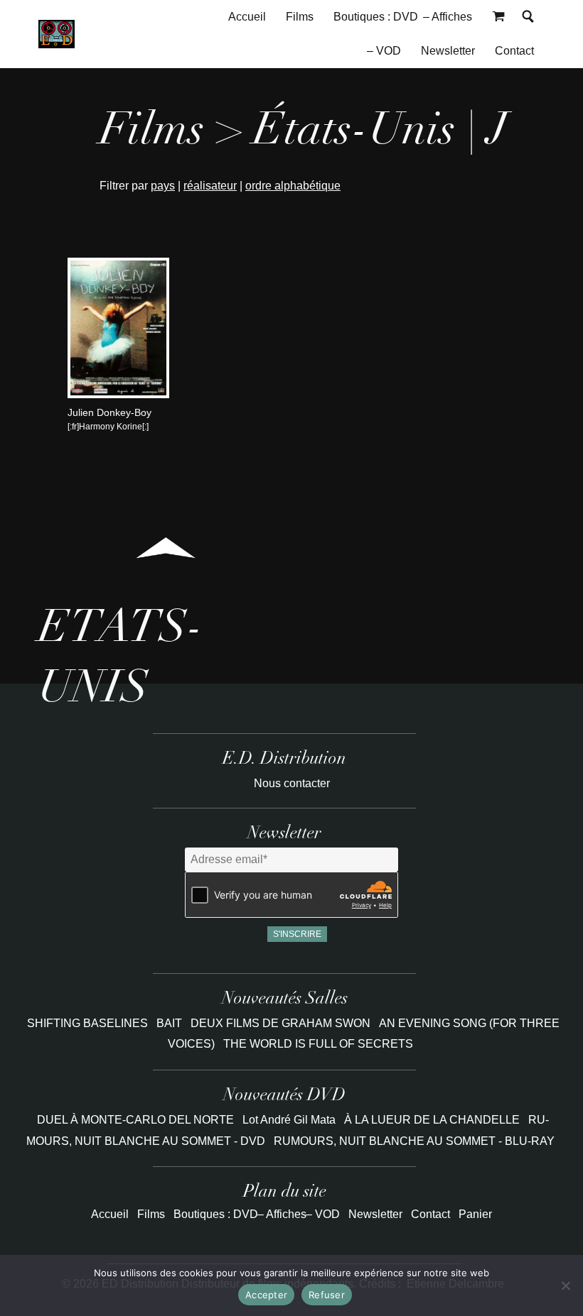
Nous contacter (292, 783)
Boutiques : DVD (375, 17)
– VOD (384, 51)
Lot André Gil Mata (289, 1120)
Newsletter (448, 51)
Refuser (327, 1294)
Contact (514, 51)
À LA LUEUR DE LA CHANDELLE (432, 1120)
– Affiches (447, 17)
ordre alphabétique (293, 186)
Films (300, 17)
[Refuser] (565, 1285)
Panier (475, 1214)
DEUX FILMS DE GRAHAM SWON (282, 1023)
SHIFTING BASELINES (89, 1023)
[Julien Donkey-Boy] (118, 394)
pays (163, 186)
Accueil (247, 17)
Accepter (266, 1294)
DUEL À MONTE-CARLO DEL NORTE (135, 1120)
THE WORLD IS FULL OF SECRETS (318, 1044)
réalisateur (210, 186)
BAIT (170, 1023)
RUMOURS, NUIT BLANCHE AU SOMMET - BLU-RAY (414, 1141)
